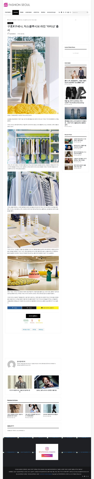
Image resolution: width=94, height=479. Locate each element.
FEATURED (8, 12)
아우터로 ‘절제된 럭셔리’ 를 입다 (50, 414)
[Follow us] (47, 449)
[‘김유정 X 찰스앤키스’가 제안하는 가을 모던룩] (69, 141)
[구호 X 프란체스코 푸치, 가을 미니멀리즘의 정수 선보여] (15, 408)
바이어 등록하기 (33, 316)
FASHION (15, 12)
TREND (21, 12)
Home (9, 19)
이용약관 (41, 474)
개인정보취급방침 (48, 474)
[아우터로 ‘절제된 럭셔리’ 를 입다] (51, 408)
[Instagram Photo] (10, 444)
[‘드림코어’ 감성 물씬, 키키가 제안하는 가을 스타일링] (69, 160)
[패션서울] (17, 5)
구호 (34, 329)
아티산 (41, 329)
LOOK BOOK (28, 12)
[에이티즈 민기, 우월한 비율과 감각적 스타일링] (69, 147)
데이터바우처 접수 (51, 12)
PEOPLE (43, 12)
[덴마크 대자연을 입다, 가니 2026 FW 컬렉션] (69, 154)
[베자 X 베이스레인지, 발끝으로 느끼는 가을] (69, 167)
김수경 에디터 (13, 33)
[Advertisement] (60, 4)
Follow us (47, 455)
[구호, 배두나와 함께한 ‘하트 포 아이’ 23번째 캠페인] (33, 408)
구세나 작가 (27, 329)
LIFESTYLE (36, 12)
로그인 (18, 430)
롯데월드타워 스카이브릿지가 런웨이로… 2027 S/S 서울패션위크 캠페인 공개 (75, 122)
